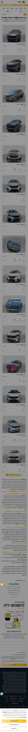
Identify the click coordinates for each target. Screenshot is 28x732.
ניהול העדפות (14, 728)
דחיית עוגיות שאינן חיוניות (14, 724)
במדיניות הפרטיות (9, 717)
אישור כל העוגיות (14, 721)
